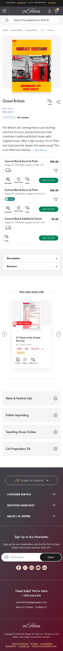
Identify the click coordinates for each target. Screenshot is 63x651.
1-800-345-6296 (31, 595)
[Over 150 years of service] (31, 480)
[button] (31, 65)
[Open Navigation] (4, 11)
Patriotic (44, 30)
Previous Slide (4, 334)
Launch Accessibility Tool (44, 645)
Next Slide (58, 334)
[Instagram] (31, 567)
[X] (25, 567)
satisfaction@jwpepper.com (31, 602)
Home (5, 30)
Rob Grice (8, 111)
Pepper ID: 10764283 (14, 222)
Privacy (34, 643)
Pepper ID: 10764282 (14, 165)
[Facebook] (18, 567)
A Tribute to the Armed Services (28, 339)
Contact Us (21, 2)
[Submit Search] (6, 20)
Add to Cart (48, 180)
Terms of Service (20, 643)
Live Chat (51, 2)
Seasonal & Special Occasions (33, 30)
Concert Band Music (17, 30)
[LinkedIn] (44, 567)
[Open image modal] (31, 67)
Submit (51, 557)
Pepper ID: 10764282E (15, 193)
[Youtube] (38, 567)
